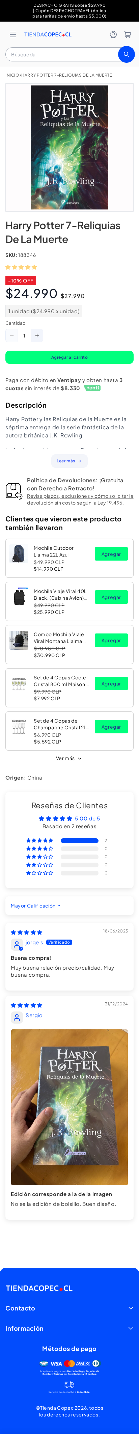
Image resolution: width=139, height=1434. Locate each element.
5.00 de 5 (87, 818)
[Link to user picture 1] (69, 1107)
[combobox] (69, 54)
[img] (27, 932)
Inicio (12, 75)
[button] (12, 34)
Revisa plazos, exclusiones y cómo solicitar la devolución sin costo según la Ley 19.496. (80, 499)
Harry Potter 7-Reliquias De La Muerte (66, 75)
